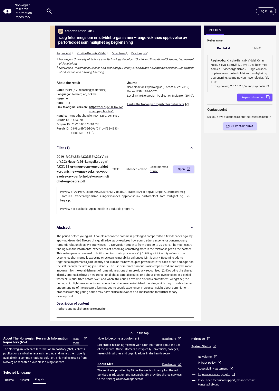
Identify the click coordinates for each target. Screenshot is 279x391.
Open (181, 169)
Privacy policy (207, 362)
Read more (76, 341)
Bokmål (9, 379)
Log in (263, 11)
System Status (201, 346)
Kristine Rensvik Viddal (91, 53)
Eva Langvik (139, 53)
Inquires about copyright (214, 374)
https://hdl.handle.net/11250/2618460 (94, 115)
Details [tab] (215, 30)
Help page (198, 338)
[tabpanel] (239, 73)
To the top (142, 333)
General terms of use (159, 169)
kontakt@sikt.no (208, 384)
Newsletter (205, 356)
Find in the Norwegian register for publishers (155, 104)
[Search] (49, 11)
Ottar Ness (119, 53)
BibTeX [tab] (256, 48)
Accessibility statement (213, 368)
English (39, 379)
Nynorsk (25, 379)
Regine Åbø (64, 53)
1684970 (77, 120)
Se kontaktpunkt (242, 126)
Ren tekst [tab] (223, 48)
